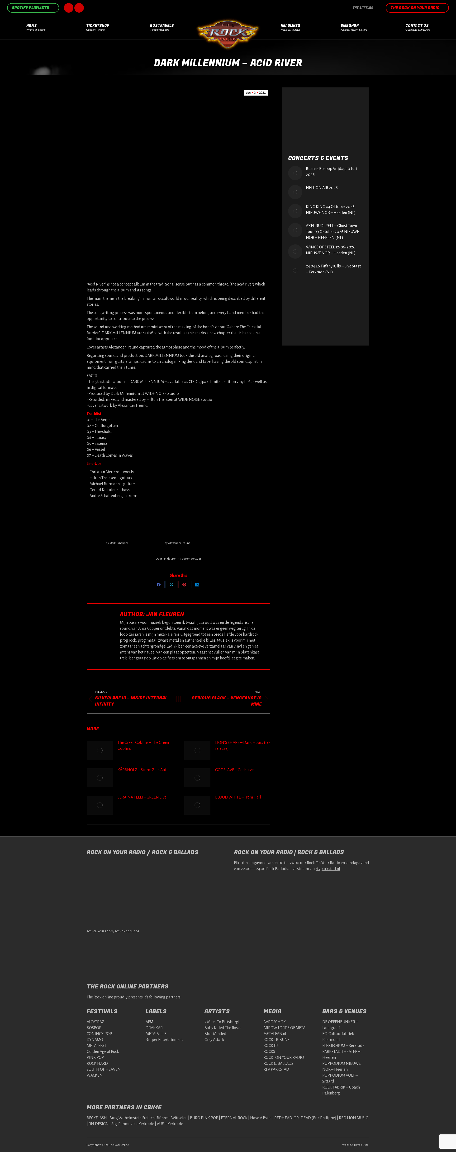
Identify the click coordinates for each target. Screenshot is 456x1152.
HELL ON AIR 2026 (322, 188)
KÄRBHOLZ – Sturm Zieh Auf (142, 770)
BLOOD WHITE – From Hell (238, 797)
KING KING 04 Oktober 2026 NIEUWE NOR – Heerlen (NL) (331, 210)
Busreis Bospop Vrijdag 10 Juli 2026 (331, 172)
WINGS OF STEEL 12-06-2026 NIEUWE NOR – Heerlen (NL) (331, 250)
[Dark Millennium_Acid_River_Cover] (177, 521)
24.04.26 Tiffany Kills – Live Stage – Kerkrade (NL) (333, 269)
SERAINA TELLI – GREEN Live (142, 797)
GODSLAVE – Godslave (234, 770)
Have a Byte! (361, 1145)
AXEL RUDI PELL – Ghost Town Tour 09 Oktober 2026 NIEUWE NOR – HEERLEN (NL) (332, 232)
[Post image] (100, 750)
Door (166, 558)
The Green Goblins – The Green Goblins (143, 746)
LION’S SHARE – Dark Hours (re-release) (242, 746)
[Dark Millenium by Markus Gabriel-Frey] (117, 521)
